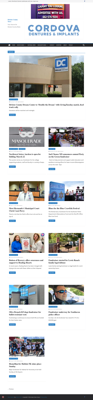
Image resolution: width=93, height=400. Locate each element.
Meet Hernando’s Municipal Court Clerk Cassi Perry (24, 209)
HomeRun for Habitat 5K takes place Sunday (25, 365)
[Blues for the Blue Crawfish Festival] (66, 191)
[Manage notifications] (3, 397)
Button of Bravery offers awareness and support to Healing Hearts (26, 261)
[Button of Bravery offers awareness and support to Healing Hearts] (26, 243)
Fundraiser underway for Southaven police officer (64, 313)
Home (13, 45)
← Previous (11, 389)
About (65, 45)
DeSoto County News (13, 20)
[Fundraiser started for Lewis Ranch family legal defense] (66, 243)
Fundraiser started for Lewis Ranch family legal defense (64, 261)
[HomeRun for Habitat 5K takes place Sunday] (26, 347)
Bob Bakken (21, 101)
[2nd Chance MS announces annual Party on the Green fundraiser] (66, 137)
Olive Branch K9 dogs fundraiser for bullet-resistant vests (25, 313)
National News (31, 45)
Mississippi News (42, 45)
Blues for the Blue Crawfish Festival (64, 208)
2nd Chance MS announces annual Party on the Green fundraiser (66, 155)
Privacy (71, 45)
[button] (24, 45)
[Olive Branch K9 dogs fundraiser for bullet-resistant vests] (26, 295)
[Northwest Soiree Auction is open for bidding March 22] (26, 137)
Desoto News (20, 45)
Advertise (58, 45)
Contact (52, 45)
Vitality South (19, 397)
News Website (11, 397)
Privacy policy (44, 397)
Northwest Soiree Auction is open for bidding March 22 (25, 155)
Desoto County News (13, 99)
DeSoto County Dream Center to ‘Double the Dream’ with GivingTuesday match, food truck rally (46, 106)
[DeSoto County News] (9, 45)
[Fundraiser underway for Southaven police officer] (66, 295)
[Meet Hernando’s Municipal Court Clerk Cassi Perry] (26, 191)
